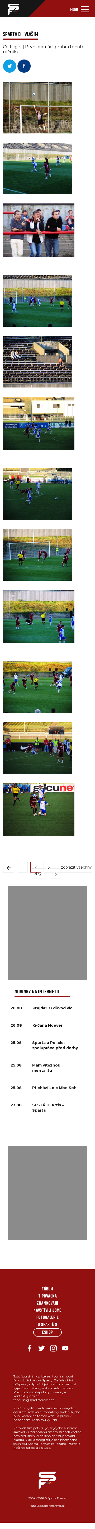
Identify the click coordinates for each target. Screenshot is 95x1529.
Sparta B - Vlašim (20, 34)
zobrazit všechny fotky (62, 870)
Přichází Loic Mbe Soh (54, 1087)
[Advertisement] (47, 933)
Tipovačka (47, 1296)
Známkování (47, 1303)
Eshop (47, 1332)
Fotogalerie (47, 1317)
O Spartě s (47, 1324)
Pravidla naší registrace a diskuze (46, 1446)
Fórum (47, 1289)
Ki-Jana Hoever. (48, 1025)
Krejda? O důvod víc (52, 1008)
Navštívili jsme (47, 1310)
